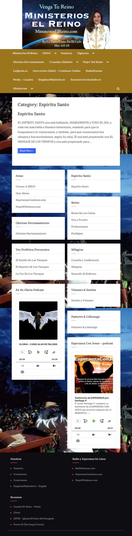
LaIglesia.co (20, 70)
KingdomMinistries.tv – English (30, 486)
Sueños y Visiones (82, 300)
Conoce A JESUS (25, 186)
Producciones (79, 226)
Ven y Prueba (79, 219)
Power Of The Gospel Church (29, 524)
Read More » (28, 151)
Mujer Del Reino (93, 62)
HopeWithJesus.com (28, 206)
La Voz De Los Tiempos (30, 273)
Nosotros (66, 53)
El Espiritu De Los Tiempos (32, 266)
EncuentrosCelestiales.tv (86, 79)
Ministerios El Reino (25, 53)
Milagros (76, 266)
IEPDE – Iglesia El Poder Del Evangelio (34, 518)
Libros (17, 512)
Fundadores (20, 474)
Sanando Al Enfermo (83, 273)
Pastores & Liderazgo (84, 327)
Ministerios (20, 88)
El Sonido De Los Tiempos (31, 260)
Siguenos (83, 53)
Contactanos (20, 480)
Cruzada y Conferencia (85, 260)
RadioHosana (94, 70)
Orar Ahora (22, 193)
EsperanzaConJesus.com (31, 200)
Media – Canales (23, 79)
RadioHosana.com (85, 468)
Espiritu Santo (31, 113)
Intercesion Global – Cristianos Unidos (56, 70)
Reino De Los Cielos (83, 213)
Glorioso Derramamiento (28, 62)
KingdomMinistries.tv (51, 79)
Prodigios (77, 233)
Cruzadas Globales (60, 62)
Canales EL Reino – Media (27, 506)
